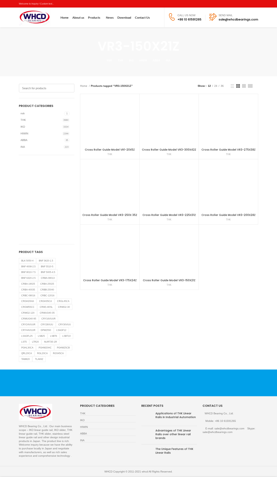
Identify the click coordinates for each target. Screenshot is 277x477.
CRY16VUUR (48, 318)
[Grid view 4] (244, 86)
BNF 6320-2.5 (28, 278)
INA (23, 146)
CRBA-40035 (28, 289)
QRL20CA (26, 353)
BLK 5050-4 (27, 260)
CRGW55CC (27, 307)
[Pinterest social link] (256, 3)
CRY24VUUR (28, 324)
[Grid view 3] (238, 86)
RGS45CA (58, 353)
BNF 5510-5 (47, 266)
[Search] (159, 17)
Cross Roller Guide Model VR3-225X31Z (169, 215)
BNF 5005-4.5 (48, 272)
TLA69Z (39, 359)
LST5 (24, 342)
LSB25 (41, 336)
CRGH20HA (27, 301)
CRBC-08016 (28, 295)
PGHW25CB (63, 347)
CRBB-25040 (47, 289)
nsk (23, 113)
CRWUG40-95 (28, 318)
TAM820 (25, 359)
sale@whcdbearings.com (238, 19)
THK (23, 119)
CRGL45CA (63, 301)
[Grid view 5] (250, 86)
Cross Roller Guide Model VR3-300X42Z (169, 150)
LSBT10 (66, 336)
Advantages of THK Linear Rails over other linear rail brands (173, 434)
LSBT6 (53, 336)
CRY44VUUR (28, 330)
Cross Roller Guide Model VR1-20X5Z (110, 150)
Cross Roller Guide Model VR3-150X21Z (169, 280)
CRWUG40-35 (47, 313)
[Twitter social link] (243, 3)
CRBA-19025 (28, 284)
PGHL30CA (27, 347)
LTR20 (35, 342)
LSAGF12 (61, 330)
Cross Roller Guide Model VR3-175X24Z (110, 280)
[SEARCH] (69, 88)
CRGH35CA (45, 301)
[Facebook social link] (238, 3)
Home (84, 85)
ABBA (24, 140)
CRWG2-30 (64, 307)
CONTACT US (218, 382)
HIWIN (24, 133)
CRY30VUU (64, 324)
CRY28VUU (47, 324)
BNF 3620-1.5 (46, 260)
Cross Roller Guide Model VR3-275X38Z (228, 150)
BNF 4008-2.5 (28, 266)
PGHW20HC (45, 347)
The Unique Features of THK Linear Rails (174, 451)
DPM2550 (46, 330)
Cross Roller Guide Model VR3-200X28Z (228, 215)
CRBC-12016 (47, 295)
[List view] (232, 86)
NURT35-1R (50, 342)
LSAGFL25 (27, 336)
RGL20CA (42, 353)
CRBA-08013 (48, 278)
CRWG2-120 (27, 313)
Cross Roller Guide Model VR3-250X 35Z (109, 215)
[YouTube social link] (251, 3)
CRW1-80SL (46, 307)
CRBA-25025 (47, 284)
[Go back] (93, 46)
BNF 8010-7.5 (28, 272)
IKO (23, 126)
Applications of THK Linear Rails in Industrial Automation (175, 415)
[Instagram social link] (247, 3)
